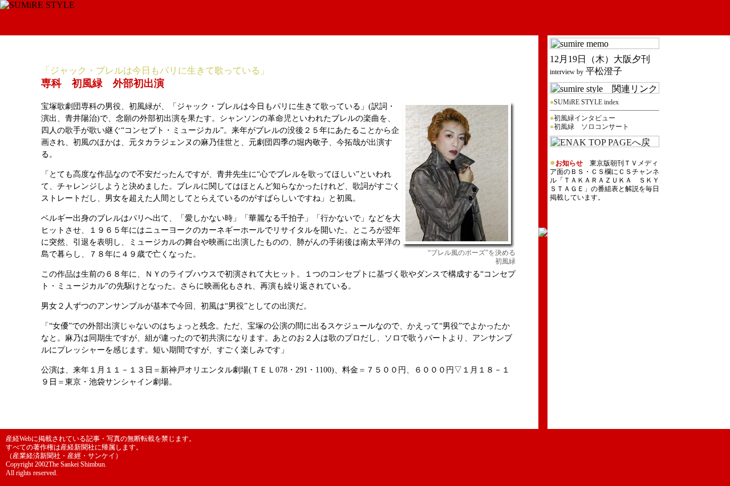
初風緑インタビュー (584, 118)
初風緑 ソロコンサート (591, 127)
